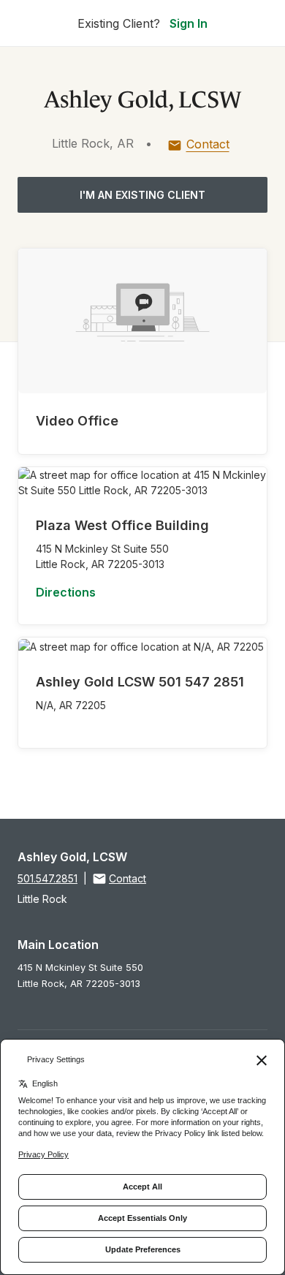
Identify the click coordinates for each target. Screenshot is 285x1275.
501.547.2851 (47, 878)
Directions (66, 592)
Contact (207, 144)
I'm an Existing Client (142, 195)
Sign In (189, 23)
